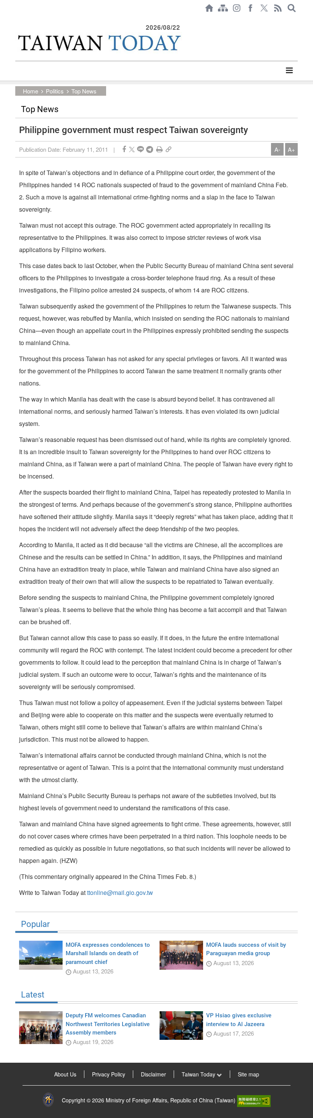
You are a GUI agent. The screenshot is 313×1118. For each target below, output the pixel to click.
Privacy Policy (108, 1074)
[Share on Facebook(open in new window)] (124, 149)
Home (30, 91)
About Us (65, 1074)
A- (277, 149)
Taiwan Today (199, 1074)
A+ (291, 149)
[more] (289, 70)
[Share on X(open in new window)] (132, 149)
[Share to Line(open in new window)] (140, 149)
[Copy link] (169, 149)
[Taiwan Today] (98, 42)
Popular (35, 924)
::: (17, 20)
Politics (55, 91)
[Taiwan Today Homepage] (209, 8)
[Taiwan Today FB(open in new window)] (250, 8)
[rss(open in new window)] (278, 8)
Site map (248, 1074)
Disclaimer (153, 1074)
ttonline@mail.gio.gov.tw (120, 892)
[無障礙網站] (254, 1100)
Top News (84, 91)
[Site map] (223, 8)
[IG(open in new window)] (237, 8)
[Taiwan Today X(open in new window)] (264, 8)
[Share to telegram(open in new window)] (149, 149)
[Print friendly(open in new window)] (159, 149)
